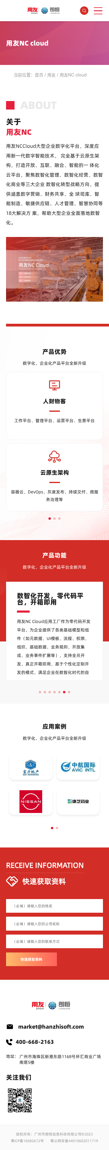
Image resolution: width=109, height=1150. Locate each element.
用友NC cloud (73, 75)
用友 (51, 75)
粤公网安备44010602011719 (74, 1140)
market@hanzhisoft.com (51, 1026)
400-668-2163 (35, 1042)
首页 (39, 75)
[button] (49, 518)
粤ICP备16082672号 (27, 1140)
